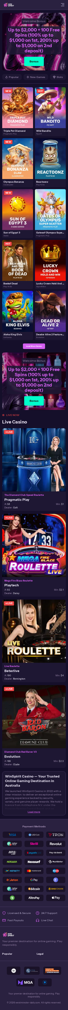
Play (19, 104)
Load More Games (34, 346)
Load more (34, 811)
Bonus (34, 61)
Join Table (35, 460)
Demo (19, 111)
